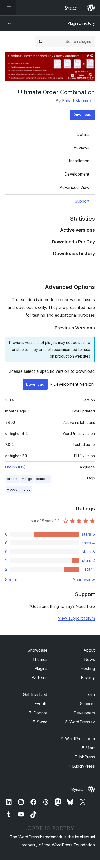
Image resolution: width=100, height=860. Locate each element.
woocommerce (19, 489)
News (89, 659)
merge (27, 479)
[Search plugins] (40, 41)
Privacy (88, 677)
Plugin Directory (81, 23)
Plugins (40, 668)
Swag (39, 721)
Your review (84, 579)
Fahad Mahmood (78, 100)
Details (83, 134)
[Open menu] (8, 7)
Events (40, 703)
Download (82, 114)
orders (12, 479)
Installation (79, 160)
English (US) (15, 467)
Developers (84, 712)
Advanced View (74, 187)
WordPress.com (77, 738)
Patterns (39, 677)
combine (42, 479)
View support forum (76, 618)
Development (76, 174)
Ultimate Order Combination (56, 92)
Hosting (87, 668)
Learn (89, 694)
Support (82, 201)
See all (11, 579)
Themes (39, 659)
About (89, 650)
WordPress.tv (79, 721)
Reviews (81, 147)
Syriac (77, 789)
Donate (37, 712)
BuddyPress (81, 766)
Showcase (37, 650)
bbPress (84, 756)
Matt (88, 747)
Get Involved (35, 694)
